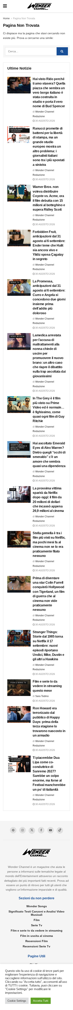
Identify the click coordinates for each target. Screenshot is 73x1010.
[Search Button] (62, 51)
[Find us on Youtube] (50, 830)
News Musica (17, 336)
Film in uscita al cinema (36, 935)
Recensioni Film (36, 941)
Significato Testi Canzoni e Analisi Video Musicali (19, 447)
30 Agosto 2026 (45, 120)
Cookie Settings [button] (17, 1000)
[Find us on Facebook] (41, 830)
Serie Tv (15, 233)
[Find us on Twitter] (32, 830)
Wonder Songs (36, 906)
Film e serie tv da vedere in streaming (36, 930)
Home (6, 18)
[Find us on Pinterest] (13, 830)
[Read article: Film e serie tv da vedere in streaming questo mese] (19, 687)
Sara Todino (42, 696)
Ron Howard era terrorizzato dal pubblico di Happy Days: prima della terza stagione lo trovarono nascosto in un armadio (49, 722)
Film (13, 80)
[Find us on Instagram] (22, 830)
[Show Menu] (5, 6)
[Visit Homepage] (39, 6)
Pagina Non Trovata (24, 18)
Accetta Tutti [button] (40, 1000)
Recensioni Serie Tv (36, 946)
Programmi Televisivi (17, 130)
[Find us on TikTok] (60, 830)
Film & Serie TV (18, 683)
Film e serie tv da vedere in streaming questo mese (47, 686)
